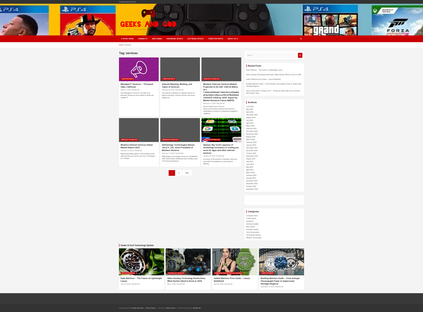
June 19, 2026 (125, 284)
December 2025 (252, 115)
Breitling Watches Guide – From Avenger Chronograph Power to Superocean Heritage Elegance (280, 281)
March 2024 (250, 140)
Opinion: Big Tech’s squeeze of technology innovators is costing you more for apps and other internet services (221, 149)
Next (187, 173)
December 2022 (252, 181)
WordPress (197, 308)
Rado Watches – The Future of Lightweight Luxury (264, 70)
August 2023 (250, 159)
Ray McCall (135, 90)
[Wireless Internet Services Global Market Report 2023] (139, 130)
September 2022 (252, 189)
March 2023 (250, 173)
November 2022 (252, 184)
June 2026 (250, 107)
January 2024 (251, 145)
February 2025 (251, 129)
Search (300, 55)
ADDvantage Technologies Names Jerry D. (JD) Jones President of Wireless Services (178, 148)
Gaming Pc (143, 39)
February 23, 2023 (168, 90)
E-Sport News (127, 39)
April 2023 (249, 170)
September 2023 (252, 156)
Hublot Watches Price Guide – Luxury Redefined (263, 79)
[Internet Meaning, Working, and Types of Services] (180, 69)
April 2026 (249, 112)
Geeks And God (137, 308)
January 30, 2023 (209, 156)
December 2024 (252, 131)
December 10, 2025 (267, 287)
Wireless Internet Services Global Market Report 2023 (137, 146)
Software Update (195, 39)
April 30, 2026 (218, 284)
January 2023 (251, 178)
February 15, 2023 (127, 150)
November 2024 (252, 134)
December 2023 (252, 148)
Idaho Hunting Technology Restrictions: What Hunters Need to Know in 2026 (273, 75)
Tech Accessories (252, 232)
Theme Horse (170, 308)
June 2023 (250, 164)
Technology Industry (253, 235)
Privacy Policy (150, 308)
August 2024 (250, 137)
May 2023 (249, 167)
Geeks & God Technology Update (137, 245)
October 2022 (251, 186)
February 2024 (251, 142)
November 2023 (252, 151)
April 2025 (249, 123)
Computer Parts (215, 39)
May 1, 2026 (171, 284)
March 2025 (250, 126)
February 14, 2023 (168, 153)
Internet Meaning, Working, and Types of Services (177, 85)
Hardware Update (175, 39)
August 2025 (250, 118)
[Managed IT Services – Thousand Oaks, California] (139, 69)
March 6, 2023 (125, 90)
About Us (232, 39)
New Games (157, 39)
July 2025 (249, 120)
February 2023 (251, 175)
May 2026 (249, 109)
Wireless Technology (212, 79)
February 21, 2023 (209, 103)
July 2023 (249, 162)
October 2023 (251, 153)
